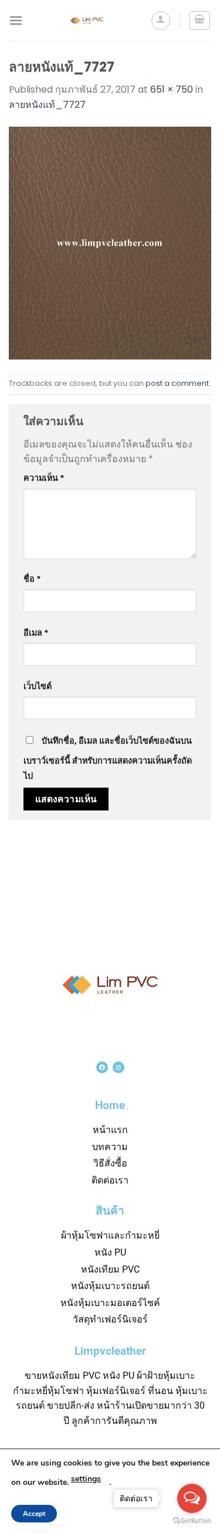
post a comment (177, 383)
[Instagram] (118, 1067)
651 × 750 (171, 89)
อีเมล (36, 633)
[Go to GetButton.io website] (192, 1521)
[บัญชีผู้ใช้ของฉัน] (160, 20)
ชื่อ (32, 579)
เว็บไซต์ (37, 686)
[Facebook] (102, 1067)
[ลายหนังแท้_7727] (110, 242)
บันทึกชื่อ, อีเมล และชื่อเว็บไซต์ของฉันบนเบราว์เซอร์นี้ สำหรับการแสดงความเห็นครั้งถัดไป (107, 758)
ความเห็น (44, 478)
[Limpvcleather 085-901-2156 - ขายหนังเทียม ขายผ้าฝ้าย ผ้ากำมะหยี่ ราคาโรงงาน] (86, 20)
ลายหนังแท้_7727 (47, 104)
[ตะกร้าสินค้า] (200, 20)
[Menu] (16, 20)
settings (86, 1478)
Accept (34, 1513)
